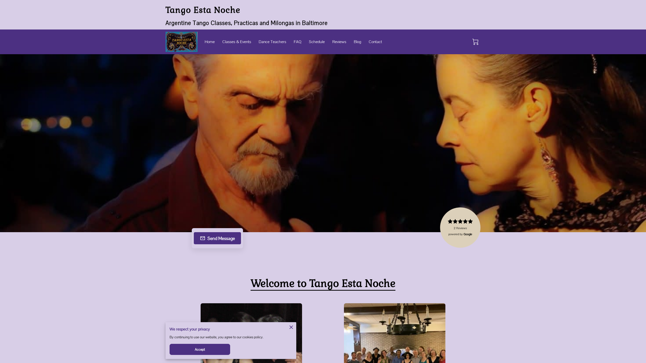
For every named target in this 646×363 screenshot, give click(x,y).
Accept (200, 349)
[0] (475, 42)
